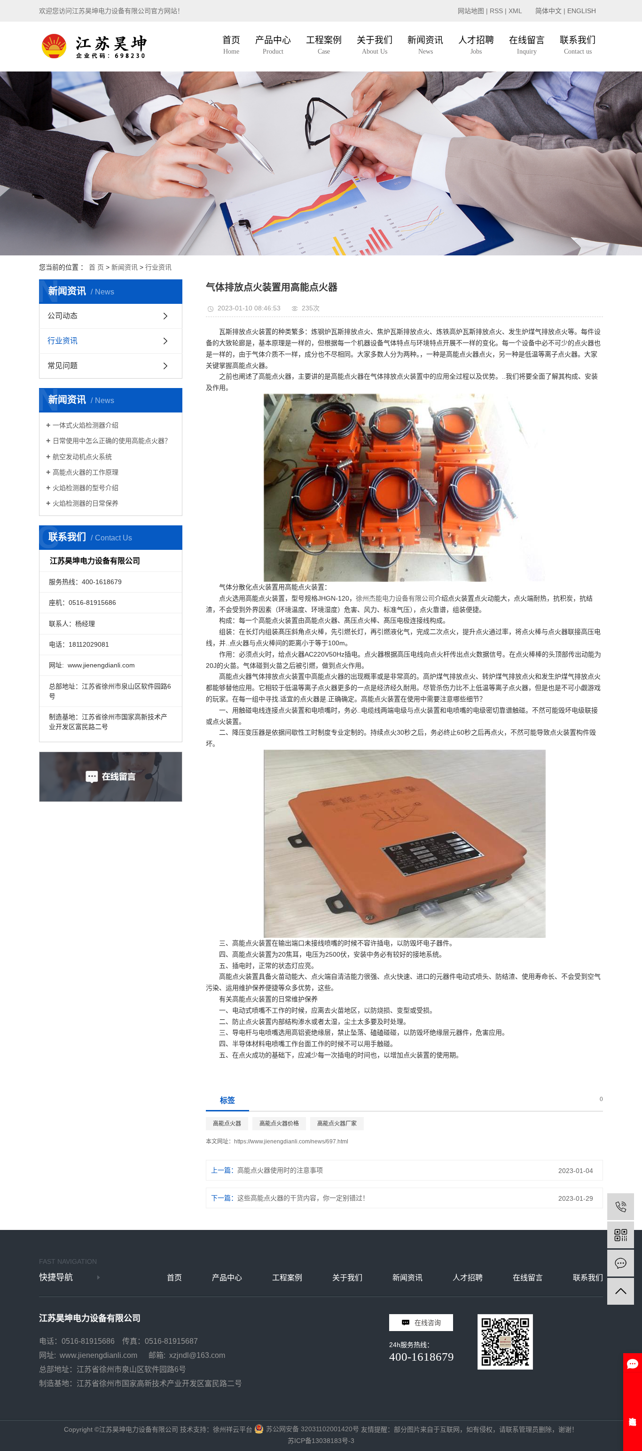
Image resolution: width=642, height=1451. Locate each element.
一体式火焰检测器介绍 (85, 425)
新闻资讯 (124, 267)
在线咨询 (428, 1322)
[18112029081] (620, 1206)
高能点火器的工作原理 (85, 472)
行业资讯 (158, 267)
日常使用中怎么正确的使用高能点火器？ (112, 440)
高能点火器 (227, 1123)
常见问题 (62, 366)
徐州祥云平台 (232, 1429)
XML (515, 11)
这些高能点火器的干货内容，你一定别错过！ (303, 1198)
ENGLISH (581, 11)
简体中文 (548, 11)
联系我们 (588, 1278)
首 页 (96, 267)
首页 (174, 1278)
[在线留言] (620, 1263)
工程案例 (287, 1278)
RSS (496, 11)
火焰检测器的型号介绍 (85, 488)
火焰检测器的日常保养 (85, 503)
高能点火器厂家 (337, 1123)
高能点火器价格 (279, 1123)
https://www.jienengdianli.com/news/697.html (291, 1141)
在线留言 (528, 1278)
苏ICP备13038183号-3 (321, 1440)
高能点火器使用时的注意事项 (280, 1170)
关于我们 (347, 1278)
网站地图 (471, 11)
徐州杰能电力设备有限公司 (395, 598)
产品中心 (227, 1278)
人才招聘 (468, 1278)
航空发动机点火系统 (82, 456)
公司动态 (62, 316)
